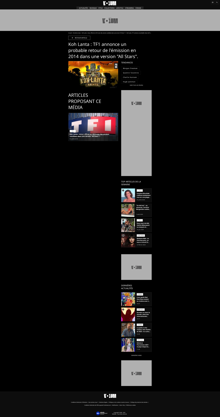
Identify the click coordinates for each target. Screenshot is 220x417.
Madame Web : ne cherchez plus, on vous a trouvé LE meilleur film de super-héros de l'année (143, 243)
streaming (129, 8)
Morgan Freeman (130, 68)
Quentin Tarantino (131, 73)
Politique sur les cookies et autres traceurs (119, 402)
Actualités (83, 8)
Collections (109, 8)
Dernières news (77, 33)
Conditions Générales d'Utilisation (79, 402)
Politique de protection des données (139, 402)
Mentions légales (103, 402)
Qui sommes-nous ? (93, 402)
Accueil (70, 33)
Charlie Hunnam (130, 77)
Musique (93, 8)
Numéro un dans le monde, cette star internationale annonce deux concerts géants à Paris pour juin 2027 (143, 317)
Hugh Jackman (129, 82)
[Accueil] (110, 3)
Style (100, 8)
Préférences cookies (131, 405)
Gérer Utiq (122, 405)
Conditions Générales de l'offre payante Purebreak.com (97, 405)
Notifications (115, 405)
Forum (138, 8)
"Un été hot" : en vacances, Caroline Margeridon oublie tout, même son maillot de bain (142, 209)
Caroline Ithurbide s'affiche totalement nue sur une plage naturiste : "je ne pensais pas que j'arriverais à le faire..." (144, 199)
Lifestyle (119, 8)
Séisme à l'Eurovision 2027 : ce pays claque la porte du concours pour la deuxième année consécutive (143, 347)
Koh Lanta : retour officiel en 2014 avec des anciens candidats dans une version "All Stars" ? (103, 33)
